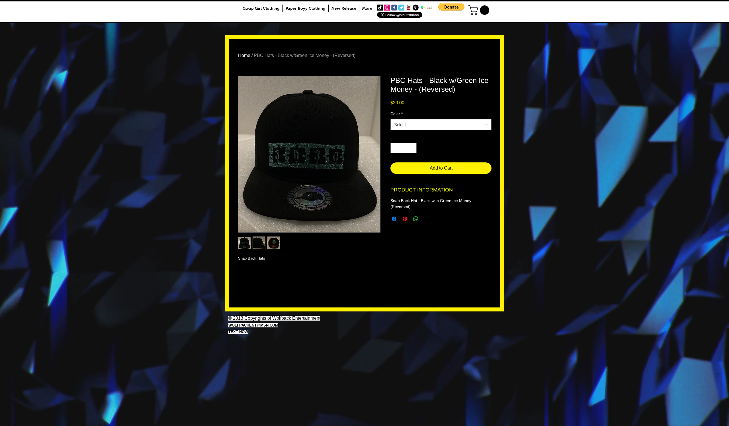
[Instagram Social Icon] (387, 8)
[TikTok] (380, 8)
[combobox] (441, 124)
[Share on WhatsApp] (415, 218)
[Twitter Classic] (401, 8)
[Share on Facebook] (394, 218)
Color (396, 113)
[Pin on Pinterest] (405, 218)
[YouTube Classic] (408, 8)
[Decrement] (394, 148)
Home (244, 55)
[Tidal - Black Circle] (416, 8)
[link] (480, 10)
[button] (451, 7)
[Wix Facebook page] (394, 8)
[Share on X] (426, 218)
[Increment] (412, 148)
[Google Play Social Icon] (423, 8)
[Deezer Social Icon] (430, 8)
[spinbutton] (403, 148)
